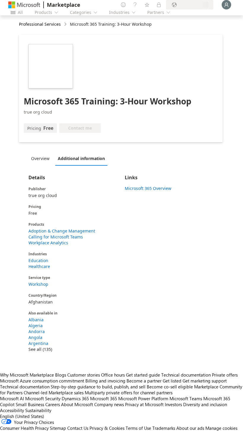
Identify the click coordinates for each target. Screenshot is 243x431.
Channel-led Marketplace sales (54, 393)
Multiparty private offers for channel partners (128, 393)
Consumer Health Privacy (24, 428)
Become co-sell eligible (170, 387)
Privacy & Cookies (106, 428)
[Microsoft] (24, 4)
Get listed (172, 381)
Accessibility (12, 410)
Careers (52, 404)
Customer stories (83, 375)
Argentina (38, 343)
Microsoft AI (12, 398)
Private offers (225, 375)
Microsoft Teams (186, 398)
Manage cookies (221, 428)
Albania (36, 319)
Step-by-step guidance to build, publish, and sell (98, 387)
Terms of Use (138, 428)
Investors (173, 404)
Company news (109, 404)
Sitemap (58, 428)
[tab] (41, 158)
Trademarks (163, 428)
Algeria (35, 325)
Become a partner (144, 381)
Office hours (113, 375)
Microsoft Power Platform (143, 398)
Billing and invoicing (105, 381)
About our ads (190, 428)
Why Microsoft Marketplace (27, 375)
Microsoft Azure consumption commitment (42, 381)
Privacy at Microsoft (144, 404)
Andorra (36, 331)
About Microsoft (77, 404)
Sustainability (38, 410)
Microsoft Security (42, 398)
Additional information (81, 158)
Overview (40, 158)
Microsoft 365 (103, 398)
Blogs (60, 375)
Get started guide (143, 375)
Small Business (30, 404)
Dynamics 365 (75, 398)
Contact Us (77, 428)
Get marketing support (205, 381)
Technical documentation (186, 375)
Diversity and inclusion (205, 404)
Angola (35, 337)
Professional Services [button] (40, 24)
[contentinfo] (66, 24)
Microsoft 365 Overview (148, 188)
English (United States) (22, 416)
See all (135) (40, 349)
